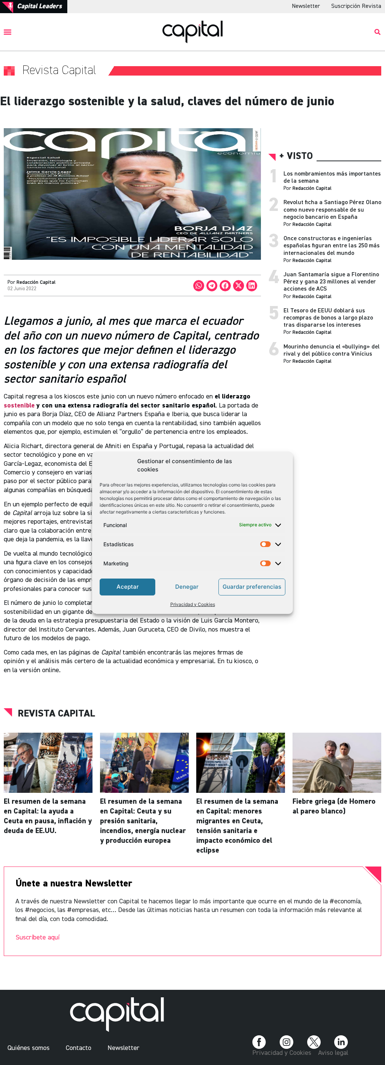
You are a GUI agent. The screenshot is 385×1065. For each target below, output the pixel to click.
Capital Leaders (39, 6)
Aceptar (128, 586)
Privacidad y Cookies (192, 604)
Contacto (78, 1048)
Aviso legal (333, 1053)
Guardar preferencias (252, 586)
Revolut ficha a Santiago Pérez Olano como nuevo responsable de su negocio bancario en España (332, 210)
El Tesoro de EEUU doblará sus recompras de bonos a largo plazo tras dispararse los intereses (328, 318)
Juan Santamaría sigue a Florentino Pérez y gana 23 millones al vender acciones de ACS (331, 282)
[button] (8, 32)
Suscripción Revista (356, 6)
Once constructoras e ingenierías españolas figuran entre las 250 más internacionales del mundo (331, 246)
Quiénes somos (29, 1048)
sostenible (20, 405)
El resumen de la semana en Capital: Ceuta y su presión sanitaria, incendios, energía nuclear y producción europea (143, 821)
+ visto (296, 156)
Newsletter (306, 6)
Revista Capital (56, 714)
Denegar (187, 586)
